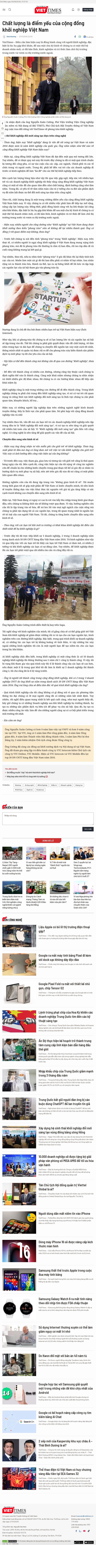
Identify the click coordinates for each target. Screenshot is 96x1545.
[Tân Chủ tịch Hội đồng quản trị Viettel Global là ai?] (19, 1194)
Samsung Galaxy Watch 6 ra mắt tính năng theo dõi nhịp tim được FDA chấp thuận (65, 1301)
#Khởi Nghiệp (42, 785)
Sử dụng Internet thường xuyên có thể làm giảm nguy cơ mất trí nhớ (65, 1329)
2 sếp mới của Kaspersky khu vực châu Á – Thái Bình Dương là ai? (65, 1443)
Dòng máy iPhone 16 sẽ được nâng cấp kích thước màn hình (66, 1244)
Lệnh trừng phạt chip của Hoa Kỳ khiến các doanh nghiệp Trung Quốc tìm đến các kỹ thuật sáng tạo (66, 1016)
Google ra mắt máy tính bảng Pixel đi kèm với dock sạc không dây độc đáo (65, 957)
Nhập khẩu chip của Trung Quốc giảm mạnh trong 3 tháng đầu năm (66, 1073)
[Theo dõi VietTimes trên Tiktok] (89, 1531)
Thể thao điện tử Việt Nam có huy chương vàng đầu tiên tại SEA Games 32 (65, 1472)
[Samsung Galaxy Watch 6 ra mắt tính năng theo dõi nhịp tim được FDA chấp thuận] (19, 1308)
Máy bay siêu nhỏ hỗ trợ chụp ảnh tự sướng (26, 776)
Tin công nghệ (13, 920)
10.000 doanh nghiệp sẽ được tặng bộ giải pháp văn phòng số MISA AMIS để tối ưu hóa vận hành (66, 1161)
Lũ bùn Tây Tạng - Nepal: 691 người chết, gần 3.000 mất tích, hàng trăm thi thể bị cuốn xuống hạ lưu (12, 868)
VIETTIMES (48, 10)
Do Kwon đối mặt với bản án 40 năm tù (63, 1356)
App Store (78, 1542)
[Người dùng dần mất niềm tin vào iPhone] (19, 1222)
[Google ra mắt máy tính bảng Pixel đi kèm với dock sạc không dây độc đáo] (19, 964)
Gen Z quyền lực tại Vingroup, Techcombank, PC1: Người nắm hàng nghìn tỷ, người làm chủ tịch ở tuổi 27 (82, 869)
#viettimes (40, 790)
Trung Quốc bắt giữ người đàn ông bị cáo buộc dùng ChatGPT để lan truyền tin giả (64, 1102)
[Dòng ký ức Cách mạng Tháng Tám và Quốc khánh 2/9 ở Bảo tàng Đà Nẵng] (36, 887)
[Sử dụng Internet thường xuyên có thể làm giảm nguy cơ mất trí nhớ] (19, 1336)
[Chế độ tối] (78, 9)
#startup (18, 785)
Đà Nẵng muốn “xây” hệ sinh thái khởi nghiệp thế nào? (31, 772)
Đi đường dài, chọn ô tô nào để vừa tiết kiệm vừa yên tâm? (59, 899)
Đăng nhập (88, 10)
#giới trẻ (29, 790)
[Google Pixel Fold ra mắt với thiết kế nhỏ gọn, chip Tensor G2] (19, 993)
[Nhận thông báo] (73, 9)
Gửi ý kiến (88, 829)
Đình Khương (11, 37)
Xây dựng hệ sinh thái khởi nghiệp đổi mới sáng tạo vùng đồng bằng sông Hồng (65, 1130)
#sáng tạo (79, 785)
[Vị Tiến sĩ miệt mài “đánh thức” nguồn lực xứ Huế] (60, 853)
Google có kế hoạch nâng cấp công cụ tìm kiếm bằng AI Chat (65, 1415)
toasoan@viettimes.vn (84, 1516)
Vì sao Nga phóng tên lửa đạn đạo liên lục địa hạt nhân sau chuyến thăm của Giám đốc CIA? (83, 902)
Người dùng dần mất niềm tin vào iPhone (64, 1213)
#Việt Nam (19, 790)
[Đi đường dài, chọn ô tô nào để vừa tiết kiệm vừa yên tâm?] (60, 887)
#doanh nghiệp (66, 785)
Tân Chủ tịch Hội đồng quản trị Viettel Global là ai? (62, 1187)
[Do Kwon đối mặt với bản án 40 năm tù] (19, 1365)
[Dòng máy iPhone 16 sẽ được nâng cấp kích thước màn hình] (19, 1251)
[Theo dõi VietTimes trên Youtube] (84, 1531)
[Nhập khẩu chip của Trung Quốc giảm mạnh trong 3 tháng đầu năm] (19, 1080)
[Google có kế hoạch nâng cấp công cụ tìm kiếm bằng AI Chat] (19, 1422)
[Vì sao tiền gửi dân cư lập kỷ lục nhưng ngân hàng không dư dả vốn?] (36, 853)
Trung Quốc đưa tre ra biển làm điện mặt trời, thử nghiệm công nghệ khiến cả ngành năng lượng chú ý (12, 902)
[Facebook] (75, 37)
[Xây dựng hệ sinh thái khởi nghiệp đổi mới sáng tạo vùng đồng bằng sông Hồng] (19, 1137)
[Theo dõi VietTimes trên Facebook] (76, 1531)
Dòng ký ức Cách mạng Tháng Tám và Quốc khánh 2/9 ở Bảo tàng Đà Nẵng (36, 900)
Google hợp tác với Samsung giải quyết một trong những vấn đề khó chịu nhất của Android (66, 1388)
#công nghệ (29, 785)
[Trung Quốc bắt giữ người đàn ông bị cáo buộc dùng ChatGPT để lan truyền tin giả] (19, 1109)
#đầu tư (54, 785)
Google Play (89, 1542)
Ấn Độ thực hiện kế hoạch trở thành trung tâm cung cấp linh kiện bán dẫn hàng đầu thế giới (65, 1045)
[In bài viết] (79, 36)
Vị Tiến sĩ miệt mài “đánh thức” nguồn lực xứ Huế (60, 865)
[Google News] (88, 37)
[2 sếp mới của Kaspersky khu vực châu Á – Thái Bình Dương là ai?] (19, 1450)
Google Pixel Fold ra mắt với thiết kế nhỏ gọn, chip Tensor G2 (64, 986)
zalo (80, 1531)
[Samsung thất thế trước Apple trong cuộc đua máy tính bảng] (19, 1279)
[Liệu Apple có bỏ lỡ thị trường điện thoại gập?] (19, 936)
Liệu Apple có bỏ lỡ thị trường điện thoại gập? (64, 929)
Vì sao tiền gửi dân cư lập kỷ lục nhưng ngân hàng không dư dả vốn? (36, 866)
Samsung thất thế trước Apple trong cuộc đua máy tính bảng (65, 1272)
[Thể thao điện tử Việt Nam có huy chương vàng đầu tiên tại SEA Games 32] (19, 1478)
